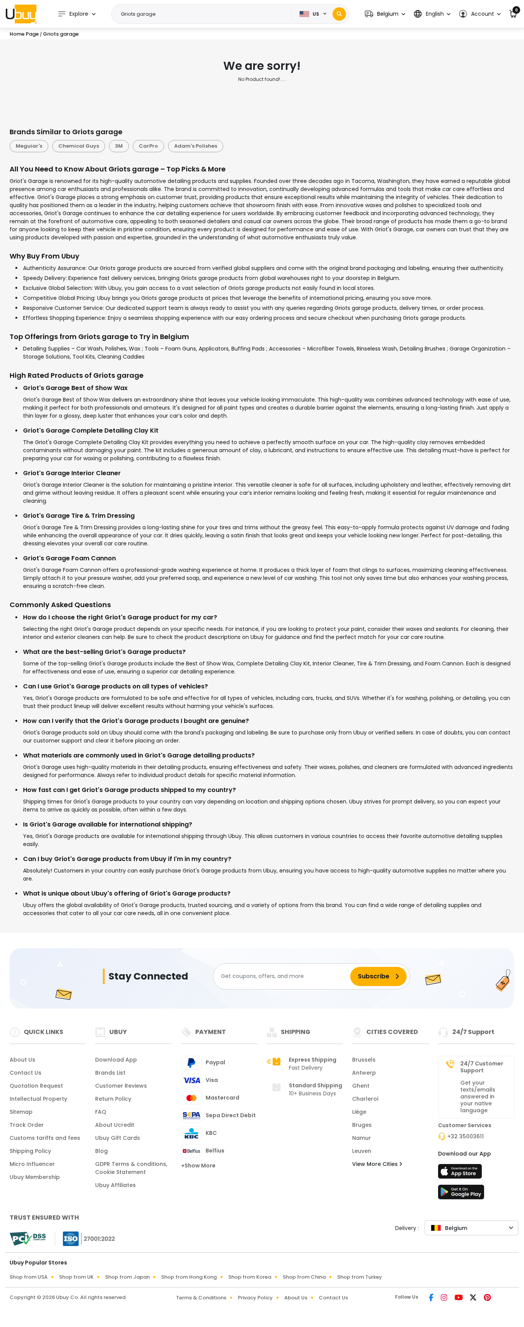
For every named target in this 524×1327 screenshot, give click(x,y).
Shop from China (304, 1277)
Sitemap (21, 1112)
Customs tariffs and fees (45, 1138)
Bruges (362, 1125)
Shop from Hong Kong (189, 1277)
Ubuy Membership (35, 1177)
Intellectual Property (38, 1099)
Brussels (364, 1060)
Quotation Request (36, 1086)
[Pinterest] (487, 1298)
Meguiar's (29, 146)
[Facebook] (432, 1298)
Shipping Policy (30, 1151)
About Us (22, 1060)
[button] (384, 14)
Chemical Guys (78, 146)
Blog (101, 1151)
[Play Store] (461, 1194)
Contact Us (25, 1073)
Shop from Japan (127, 1277)
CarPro (148, 146)
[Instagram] (444, 1298)
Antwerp (364, 1073)
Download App (116, 1060)
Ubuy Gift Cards (117, 1138)
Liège (359, 1112)
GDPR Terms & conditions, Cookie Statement (131, 1168)
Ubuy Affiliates (115, 1185)
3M (119, 146)
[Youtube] (459, 1298)
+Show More (198, 1165)
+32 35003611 (465, 1136)
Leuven (361, 1151)
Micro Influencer (32, 1164)
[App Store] (461, 1173)
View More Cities (375, 1164)
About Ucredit (114, 1125)
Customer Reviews (121, 1086)
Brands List (110, 1073)
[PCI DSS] (28, 1239)
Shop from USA (29, 1277)
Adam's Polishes (195, 146)
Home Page (24, 34)
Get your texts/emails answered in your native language (477, 1096)
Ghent (360, 1086)
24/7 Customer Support (481, 1067)
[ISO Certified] (85, 1238)
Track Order (27, 1125)
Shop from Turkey (359, 1277)
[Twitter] (474, 1298)
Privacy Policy (255, 1297)
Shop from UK (76, 1277)
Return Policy (113, 1099)
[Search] (339, 14)
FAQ (100, 1112)
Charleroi (365, 1099)
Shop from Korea (249, 1277)
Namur (361, 1138)
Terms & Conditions (201, 1297)
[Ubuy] (21, 14)
